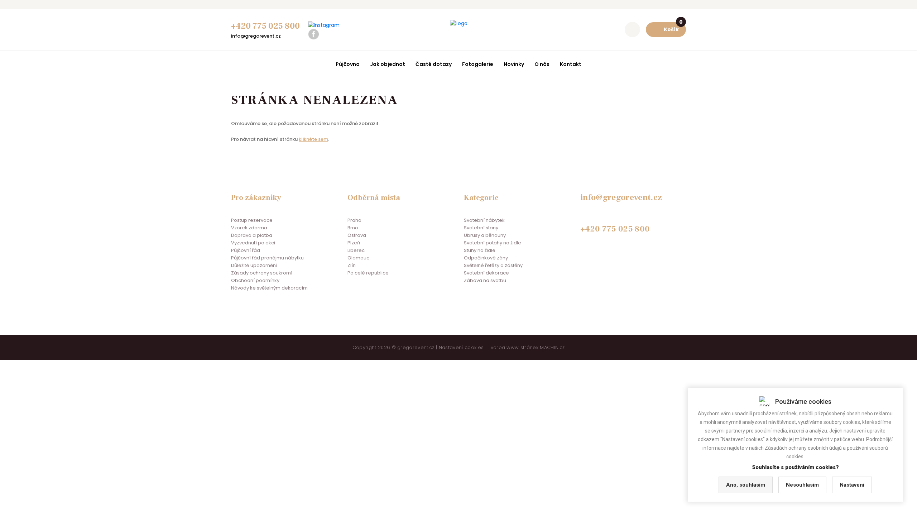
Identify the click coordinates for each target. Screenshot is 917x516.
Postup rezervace (252, 220)
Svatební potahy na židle (492, 242)
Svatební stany (481, 227)
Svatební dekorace (486, 272)
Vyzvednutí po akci (253, 242)
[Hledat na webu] (632, 29)
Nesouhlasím (802, 485)
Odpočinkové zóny (486, 257)
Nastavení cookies (461, 347)
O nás (541, 64)
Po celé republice (368, 272)
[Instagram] (324, 25)
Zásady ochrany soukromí (261, 272)
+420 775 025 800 (265, 26)
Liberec (356, 250)
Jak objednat (387, 64)
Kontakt (570, 64)
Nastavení (852, 485)
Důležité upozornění (254, 265)
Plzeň (353, 242)
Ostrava (356, 235)
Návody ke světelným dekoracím (269, 288)
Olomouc (358, 257)
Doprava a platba (251, 235)
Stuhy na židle (479, 250)
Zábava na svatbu (485, 280)
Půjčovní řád (245, 250)
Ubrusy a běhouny (485, 235)
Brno (352, 227)
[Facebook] (313, 34)
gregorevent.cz (416, 347)
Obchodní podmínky (255, 280)
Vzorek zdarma (249, 227)
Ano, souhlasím (745, 485)
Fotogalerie (477, 64)
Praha (354, 220)
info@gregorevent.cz (256, 36)
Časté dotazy (434, 64)
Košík (673, 27)
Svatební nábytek (484, 220)
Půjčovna (348, 64)
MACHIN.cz (552, 347)
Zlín (351, 265)
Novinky (514, 64)
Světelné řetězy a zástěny (493, 265)
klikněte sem (313, 139)
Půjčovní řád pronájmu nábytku (267, 257)
